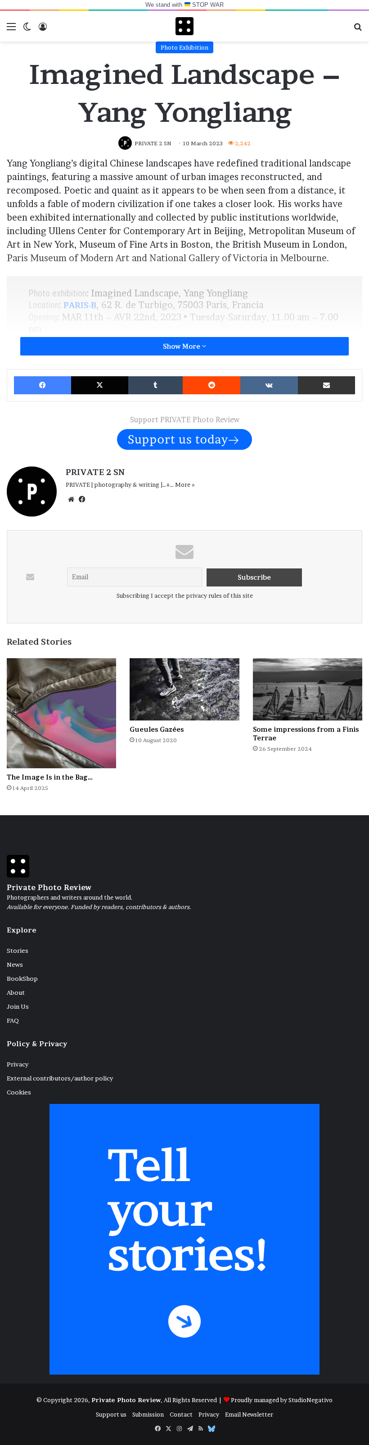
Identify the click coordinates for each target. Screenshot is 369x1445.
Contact (181, 1414)
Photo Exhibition (184, 47)
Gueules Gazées (157, 729)
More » (185, 484)
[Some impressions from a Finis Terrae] (307, 689)
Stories (17, 950)
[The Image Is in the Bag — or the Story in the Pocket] (61, 713)
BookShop (22, 978)
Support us (111, 1414)
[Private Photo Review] (185, 26)
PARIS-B (79, 305)
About (16, 992)
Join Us (18, 1006)
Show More (182, 346)
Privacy (17, 1064)
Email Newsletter (249, 1414)
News (15, 964)
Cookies (19, 1092)
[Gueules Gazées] (184, 689)
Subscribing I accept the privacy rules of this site (185, 595)
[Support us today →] (184, 438)
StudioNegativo (310, 1399)
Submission (148, 1414)
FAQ (13, 1020)
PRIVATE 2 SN (95, 472)
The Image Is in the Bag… (50, 777)
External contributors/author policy (60, 1078)
